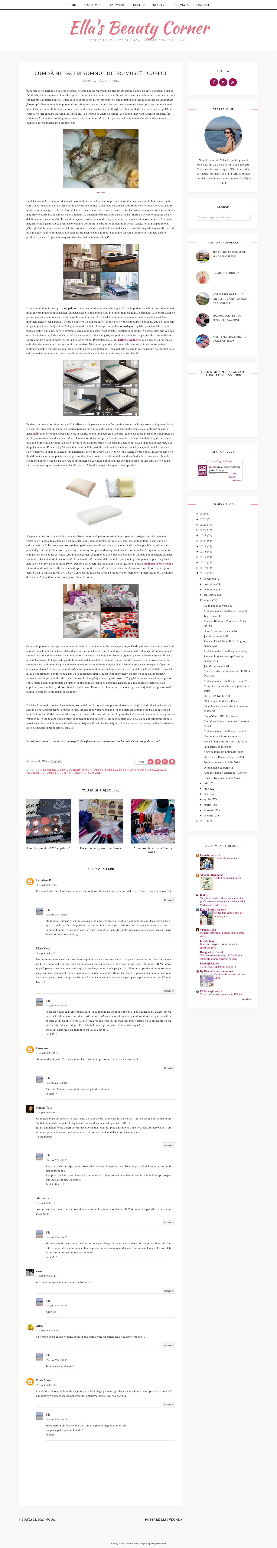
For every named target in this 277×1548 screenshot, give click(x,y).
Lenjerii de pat (55, 769)
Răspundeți (169, 899)
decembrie (210, 578)
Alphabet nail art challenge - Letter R (225, 611)
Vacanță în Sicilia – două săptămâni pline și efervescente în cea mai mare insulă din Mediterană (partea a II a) (222, 901)
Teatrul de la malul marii (227, 878)
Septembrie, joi (209, 963)
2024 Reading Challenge (219, 461)
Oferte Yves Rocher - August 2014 (224, 757)
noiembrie (210, 584)
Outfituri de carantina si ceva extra (229, 976)
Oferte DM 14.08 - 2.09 (217, 696)
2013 (203, 821)
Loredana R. (44, 880)
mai (206, 794)
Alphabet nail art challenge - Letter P (225, 681)
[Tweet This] (151, 762)
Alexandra (42, 1198)
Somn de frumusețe (42, 773)
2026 (203, 513)
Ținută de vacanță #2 (216, 636)
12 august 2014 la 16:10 (56, 1359)
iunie (207, 788)
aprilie (207, 799)
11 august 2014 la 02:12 (47, 1052)
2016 (203, 562)
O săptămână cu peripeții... (219, 767)
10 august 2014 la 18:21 (47, 884)
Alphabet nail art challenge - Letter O (225, 731)
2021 (203, 535)
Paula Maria (44, 1380)
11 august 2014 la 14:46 (56, 1082)
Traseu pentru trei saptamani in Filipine (221, 994)
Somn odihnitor (73, 773)
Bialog (204, 895)
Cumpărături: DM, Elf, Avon (220, 716)
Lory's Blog (207, 941)
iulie (206, 783)
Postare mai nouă (38, 1519)
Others (75, 769)
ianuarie (208, 815)
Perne (99, 769)
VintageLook (208, 929)
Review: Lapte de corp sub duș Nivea (226, 741)
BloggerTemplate (158, 1543)
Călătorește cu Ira (211, 991)
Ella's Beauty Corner (138, 27)
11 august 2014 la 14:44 (56, 1005)
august (207, 600)
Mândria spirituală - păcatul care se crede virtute (222, 934)
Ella (48, 910)
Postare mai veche (162, 1519)
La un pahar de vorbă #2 (218, 605)
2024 (203, 519)
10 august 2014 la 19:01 (56, 914)
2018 (203, 551)
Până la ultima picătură (226, 858)
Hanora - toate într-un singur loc (222, 736)
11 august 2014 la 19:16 (47, 1330)
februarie (209, 810)
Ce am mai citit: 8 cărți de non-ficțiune (228, 914)
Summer (94, 773)
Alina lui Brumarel (211, 875)
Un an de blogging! (226, 273)
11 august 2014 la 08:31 (47, 1112)
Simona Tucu (44, 1107)
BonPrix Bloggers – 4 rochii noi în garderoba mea (219, 945)
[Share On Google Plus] (165, 762)
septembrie (210, 594)
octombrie (210, 589)
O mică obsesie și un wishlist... (222, 631)
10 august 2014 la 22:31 (47, 953)
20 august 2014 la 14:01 (56, 1419)
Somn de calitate (152, 769)
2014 (203, 573)
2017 (203, 557)
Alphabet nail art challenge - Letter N (225, 772)
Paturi (87, 769)
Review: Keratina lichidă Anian (222, 778)
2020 (203, 541)
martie (207, 805)
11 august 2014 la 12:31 (47, 1275)
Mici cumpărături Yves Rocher (221, 701)
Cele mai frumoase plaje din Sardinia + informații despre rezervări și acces (221, 957)
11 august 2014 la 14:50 (56, 1159)
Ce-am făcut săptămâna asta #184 (218, 966)
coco (39, 1271)
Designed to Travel (211, 952)
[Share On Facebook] (158, 762)
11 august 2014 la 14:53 (56, 1237)
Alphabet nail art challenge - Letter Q (225, 651)
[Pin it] (172, 762)
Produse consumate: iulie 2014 (222, 762)
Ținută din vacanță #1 (216, 666)
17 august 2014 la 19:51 (47, 1384)
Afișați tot (246, 998)
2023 (203, 524)
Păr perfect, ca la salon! (217, 746)
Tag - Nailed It (212, 616)
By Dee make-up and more (216, 971)
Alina (39, 1326)
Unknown (42, 1048)
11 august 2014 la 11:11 (47, 1202)
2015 (203, 568)
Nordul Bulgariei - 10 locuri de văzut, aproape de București (231, 299)
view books (236, 480)
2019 (203, 546)
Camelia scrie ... (210, 855)
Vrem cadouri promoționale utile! (223, 752)
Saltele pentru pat (120, 769)
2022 (203, 530)
